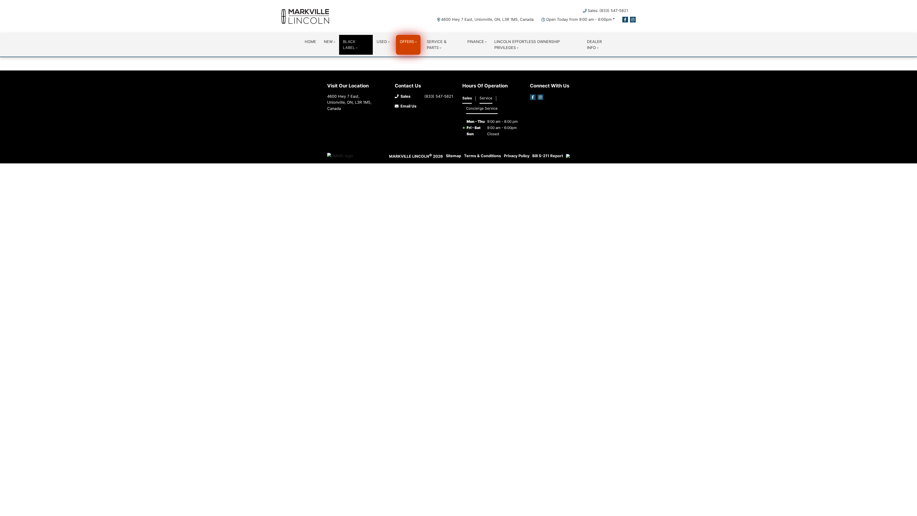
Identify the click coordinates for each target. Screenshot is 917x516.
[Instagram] (633, 19)
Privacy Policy (516, 155)
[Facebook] (625, 19)
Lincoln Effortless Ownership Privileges (527, 44)
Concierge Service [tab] (482, 108)
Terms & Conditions (482, 155)
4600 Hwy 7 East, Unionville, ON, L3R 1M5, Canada (487, 19)
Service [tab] (486, 98)
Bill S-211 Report (547, 155)
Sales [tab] (467, 98)
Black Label (349, 44)
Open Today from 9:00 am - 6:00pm (579, 19)
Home (310, 41)
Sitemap (453, 155)
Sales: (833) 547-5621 (608, 10)
